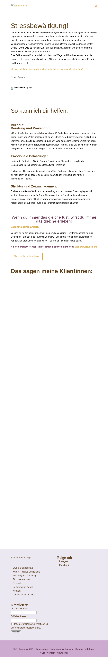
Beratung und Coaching (25, 575)
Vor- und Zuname (19, 608)
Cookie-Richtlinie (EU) (24, 594)
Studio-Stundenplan (23, 568)
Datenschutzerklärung (62, 649)
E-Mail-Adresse (18, 616)
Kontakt (16, 591)
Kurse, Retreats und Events (26, 572)
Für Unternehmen (21, 579)
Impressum (42, 649)
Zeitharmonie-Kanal (23, 587)
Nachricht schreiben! (27, 256)
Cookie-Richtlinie (84, 649)
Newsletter (18, 583)
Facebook (64, 565)
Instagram (64, 561)
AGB (42, 653)
